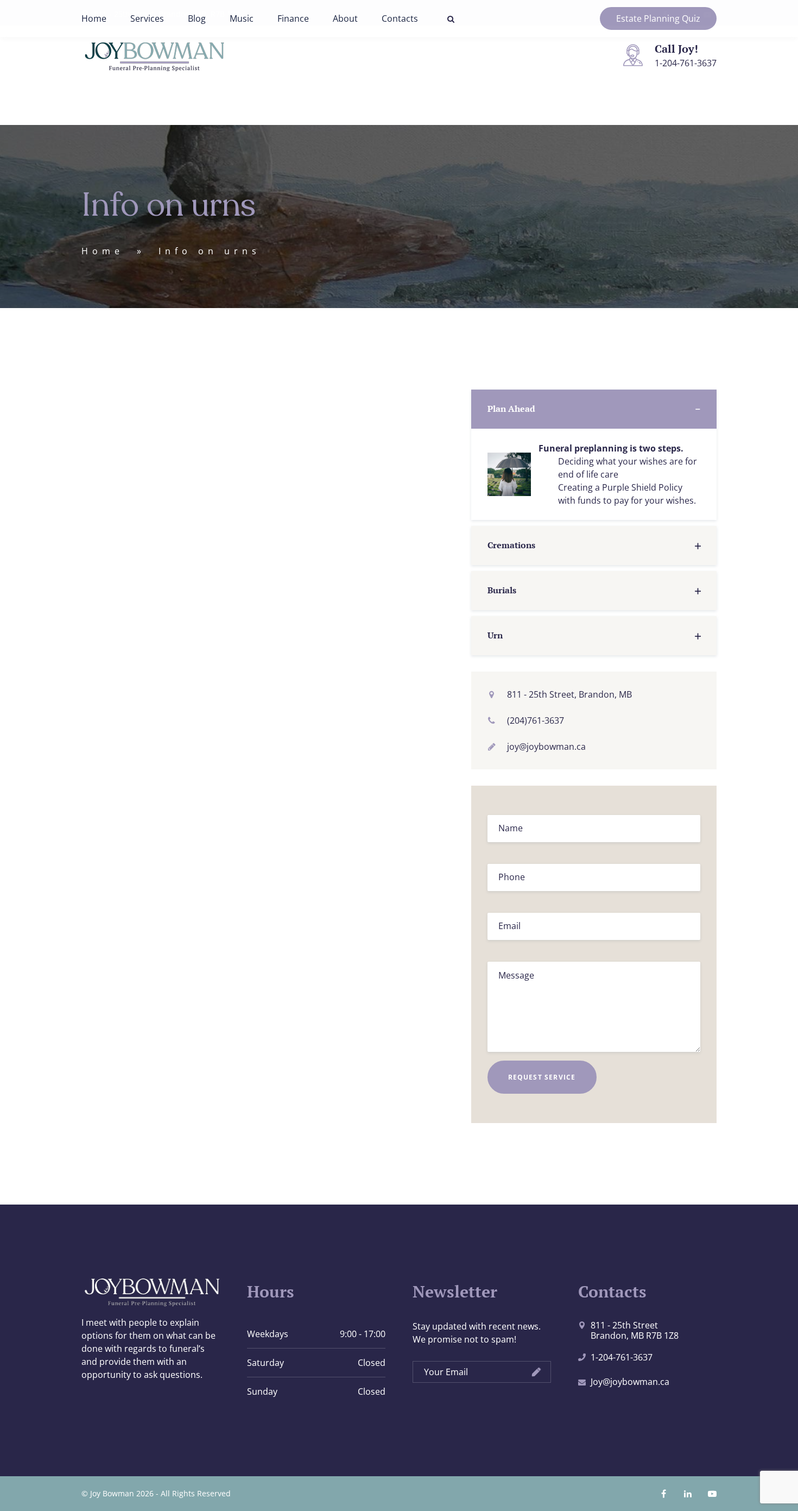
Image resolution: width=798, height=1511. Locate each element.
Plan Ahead (511, 409)
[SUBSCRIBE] (536, 1372)
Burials (501, 590)
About (345, 18)
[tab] (594, 409)
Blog (197, 18)
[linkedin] (687, 1493)
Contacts (400, 18)
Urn (495, 635)
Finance (293, 18)
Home (93, 18)
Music (242, 18)
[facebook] (663, 1493)
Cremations (511, 545)
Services (147, 18)
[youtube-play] (712, 1493)
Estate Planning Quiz (658, 18)
